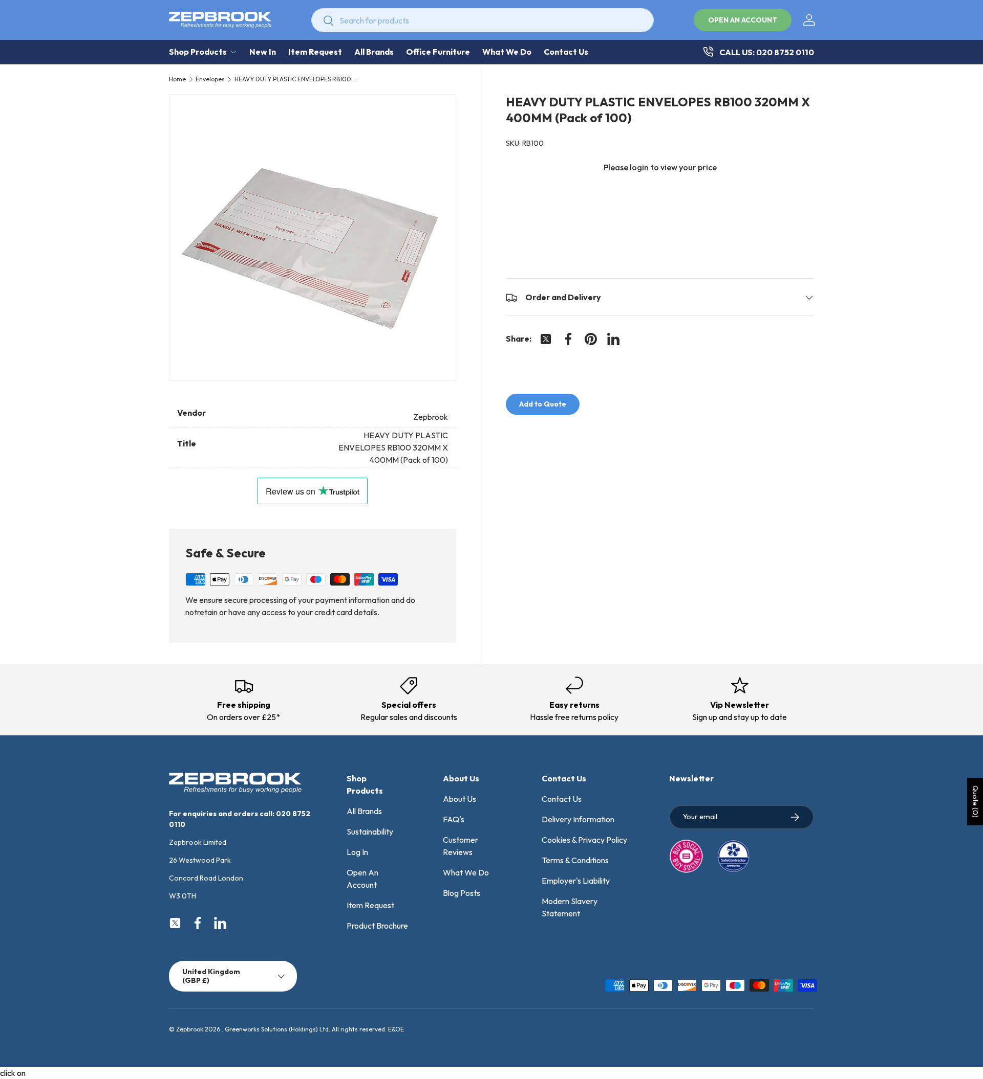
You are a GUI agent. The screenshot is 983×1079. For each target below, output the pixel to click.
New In (262, 52)
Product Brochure (377, 925)
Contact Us (566, 52)
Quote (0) (975, 801)
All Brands (374, 52)
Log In (357, 852)
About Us (459, 799)
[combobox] (482, 20)
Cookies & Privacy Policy (584, 840)
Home (177, 79)
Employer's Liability (576, 880)
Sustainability (370, 831)
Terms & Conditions (575, 860)
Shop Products (198, 52)
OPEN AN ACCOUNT (742, 20)
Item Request (315, 52)
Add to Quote (542, 404)
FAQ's (453, 819)
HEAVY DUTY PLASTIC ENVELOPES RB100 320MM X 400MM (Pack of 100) (295, 79)
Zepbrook (189, 1029)
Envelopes (210, 79)
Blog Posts (461, 893)
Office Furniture (438, 52)
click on (13, 1073)
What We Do (506, 52)
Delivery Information (578, 819)
